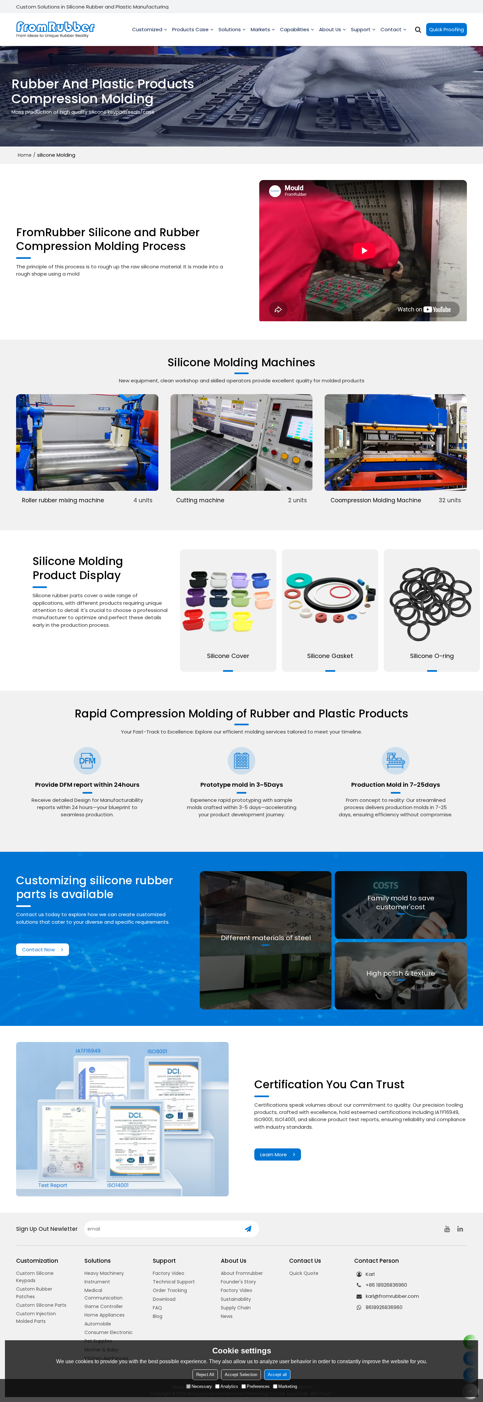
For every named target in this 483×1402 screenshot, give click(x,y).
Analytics (229, 1386)
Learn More (273, 1154)
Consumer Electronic (108, 1332)
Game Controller (103, 1306)
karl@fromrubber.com (392, 1296)
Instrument (97, 1281)
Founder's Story (238, 1281)
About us (330, 29)
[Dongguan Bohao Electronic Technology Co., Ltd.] (55, 29)
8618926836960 (384, 1307)
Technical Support (174, 1281)
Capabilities (294, 29)
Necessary (202, 1386)
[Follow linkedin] (460, 1228)
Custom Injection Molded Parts (36, 1317)
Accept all (277, 1374)
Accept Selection (241, 1374)
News (227, 1316)
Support (361, 29)
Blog (157, 1316)
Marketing (287, 1386)
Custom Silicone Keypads (35, 1277)
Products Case (190, 29)
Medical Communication (103, 1294)
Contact (391, 29)
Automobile (97, 1324)
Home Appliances (104, 1315)
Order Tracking (170, 1290)
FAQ (157, 1307)
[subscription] (248, 1229)
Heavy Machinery (104, 1273)
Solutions (229, 29)
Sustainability (236, 1299)
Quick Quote (303, 1273)
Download (164, 1299)
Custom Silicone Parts (41, 1305)
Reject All (205, 1374)
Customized (147, 29)
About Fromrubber (242, 1273)
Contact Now (38, 949)
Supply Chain (236, 1307)
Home (25, 155)
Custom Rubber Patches (34, 1293)
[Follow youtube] (447, 1228)
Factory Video (168, 1273)
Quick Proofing (446, 29)
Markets (260, 29)
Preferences (258, 1386)
